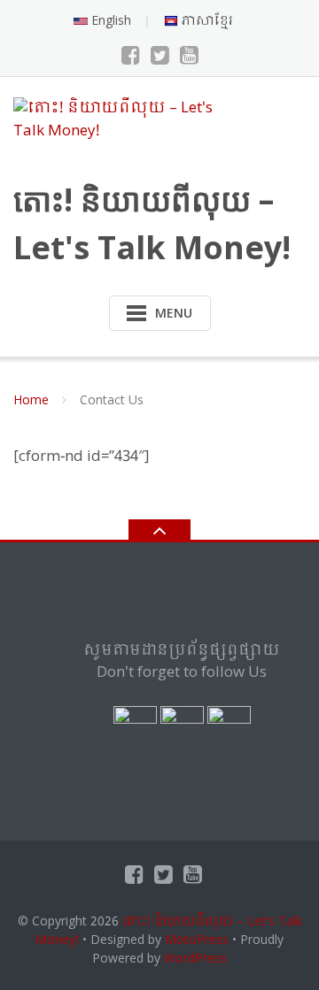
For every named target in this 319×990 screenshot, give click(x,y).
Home (31, 400)
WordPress (195, 959)
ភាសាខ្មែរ (205, 21)
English (109, 21)
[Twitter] (160, 56)
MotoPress (197, 940)
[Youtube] (189, 56)
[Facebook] (130, 56)
